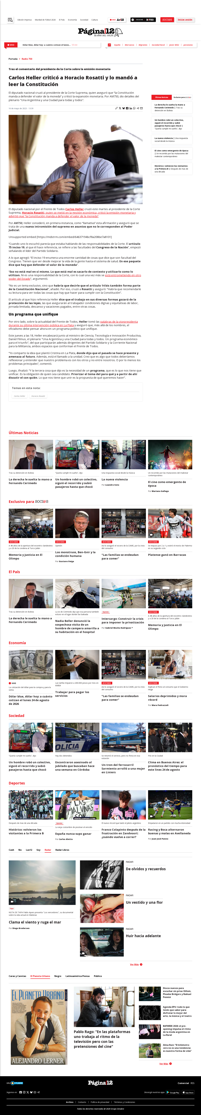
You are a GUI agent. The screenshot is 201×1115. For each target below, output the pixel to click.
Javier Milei (174, 45)
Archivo (69, 1102)
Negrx (57, 976)
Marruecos (129, 45)
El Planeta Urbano (40, 976)
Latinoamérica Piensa (78, 976)
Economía (72, 19)
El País (62, 19)
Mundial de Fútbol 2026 (45, 19)
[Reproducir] (133, 20)
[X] (28, 1092)
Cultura (94, 19)
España (117, 45)
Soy (38, 849)
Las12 (29, 849)
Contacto (82, 1102)
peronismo (188, 45)
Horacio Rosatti (38, 396)
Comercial (183, 1083)
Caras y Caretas (17, 976)
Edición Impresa (25, 19)
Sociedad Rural (158, 45)
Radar (48, 849)
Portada (13, 58)
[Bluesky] (31, 1092)
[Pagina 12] (100, 32)
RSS (192, 1083)
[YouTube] (35, 1092)
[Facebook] (20, 1092)
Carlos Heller (19, 396)
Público (98, 976)
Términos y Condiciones (124, 1102)
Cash (11, 849)
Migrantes (143, 45)
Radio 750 (27, 58)
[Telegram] (38, 1092)
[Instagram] (24, 1092)
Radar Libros (62, 849)
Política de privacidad (100, 1102)
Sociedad (84, 19)
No (20, 849)
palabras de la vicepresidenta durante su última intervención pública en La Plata (73, 323)
